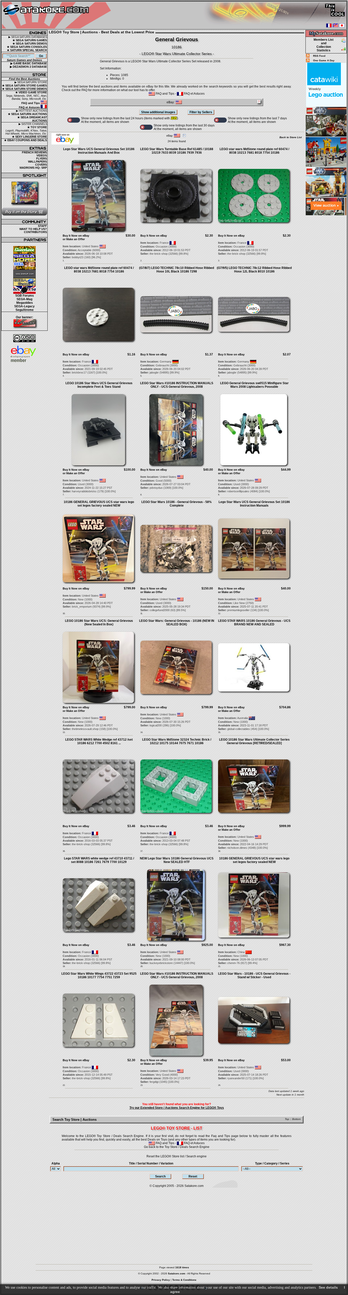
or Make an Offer (74, 239)
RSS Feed (319, 55)
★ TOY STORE (37, 127)
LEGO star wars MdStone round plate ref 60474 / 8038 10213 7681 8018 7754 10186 (254, 150)
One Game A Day (323, 60)
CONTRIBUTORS (35, 232)
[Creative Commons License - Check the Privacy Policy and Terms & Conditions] (24, 338)
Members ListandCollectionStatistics (323, 45)
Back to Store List (290, 137)
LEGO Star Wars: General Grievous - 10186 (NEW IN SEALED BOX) (176, 622)
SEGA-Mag (24, 299)
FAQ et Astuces (30, 107)
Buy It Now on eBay (76, 235)
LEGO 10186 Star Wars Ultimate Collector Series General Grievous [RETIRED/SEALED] (254, 741)
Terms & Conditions (184, 1279)
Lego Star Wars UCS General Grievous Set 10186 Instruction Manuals (254, 503)
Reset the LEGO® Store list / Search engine (176, 1156)
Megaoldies (24, 303)
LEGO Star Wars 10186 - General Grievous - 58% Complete (176, 503)
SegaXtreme (25, 310)
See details (328, 1287)
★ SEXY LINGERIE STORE (29, 136)
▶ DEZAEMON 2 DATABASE (28, 66)
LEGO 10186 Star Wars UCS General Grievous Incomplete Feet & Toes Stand (98, 384)
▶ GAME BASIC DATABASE (28, 63)
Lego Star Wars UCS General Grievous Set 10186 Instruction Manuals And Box (99, 150)
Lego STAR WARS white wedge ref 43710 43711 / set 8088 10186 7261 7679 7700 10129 (99, 860)
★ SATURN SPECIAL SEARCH (27, 50)
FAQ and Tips (31, 103)
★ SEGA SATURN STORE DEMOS (24, 88)
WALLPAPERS (37, 161)
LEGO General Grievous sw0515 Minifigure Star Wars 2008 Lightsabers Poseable (254, 384)
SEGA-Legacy (24, 306)
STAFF (42, 225)
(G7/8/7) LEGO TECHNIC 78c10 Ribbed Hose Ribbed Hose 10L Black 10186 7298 (176, 269)
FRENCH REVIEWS (34, 152)
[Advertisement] (326, 292)
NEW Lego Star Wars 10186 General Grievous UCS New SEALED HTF (176, 860)
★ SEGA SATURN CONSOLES (27, 46)
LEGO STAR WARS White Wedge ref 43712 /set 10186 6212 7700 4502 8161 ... (99, 741)
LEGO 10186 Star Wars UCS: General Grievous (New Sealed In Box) (99, 622)
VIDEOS (41, 155)
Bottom (296, 1119)
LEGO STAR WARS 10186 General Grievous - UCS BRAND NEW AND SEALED (254, 622)
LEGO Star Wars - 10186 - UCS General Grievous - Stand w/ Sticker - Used (254, 975)
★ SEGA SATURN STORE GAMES (24, 85)
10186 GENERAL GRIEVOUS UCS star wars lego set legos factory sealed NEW (99, 503)
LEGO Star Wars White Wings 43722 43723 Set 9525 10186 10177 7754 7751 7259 (99, 975)
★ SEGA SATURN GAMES (29, 40)
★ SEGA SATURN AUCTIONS (27, 114)
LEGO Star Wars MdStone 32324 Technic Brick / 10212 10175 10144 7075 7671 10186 (176, 741)
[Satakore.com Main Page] (58, 15)
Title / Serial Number (151, 1163)
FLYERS (41, 158)
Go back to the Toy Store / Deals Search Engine (176, 1147)
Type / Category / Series (272, 1163)
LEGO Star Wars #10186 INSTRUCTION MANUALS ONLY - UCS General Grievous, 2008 (176, 384)
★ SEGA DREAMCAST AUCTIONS (32, 119)
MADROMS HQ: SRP (33, 167)
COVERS (41, 164)
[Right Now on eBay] (65, 143)
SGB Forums (24, 295)
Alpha (55, 1163)
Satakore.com (194, 1186)
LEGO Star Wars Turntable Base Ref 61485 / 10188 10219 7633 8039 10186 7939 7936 (176, 150)
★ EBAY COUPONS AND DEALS (25, 140)
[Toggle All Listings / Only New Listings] (73, 120)
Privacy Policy (161, 1279)
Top (287, 1119)
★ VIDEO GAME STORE (31, 92)
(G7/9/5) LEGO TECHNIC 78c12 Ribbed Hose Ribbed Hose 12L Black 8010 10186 (254, 269)
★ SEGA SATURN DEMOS (29, 43)
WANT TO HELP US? (33, 229)
